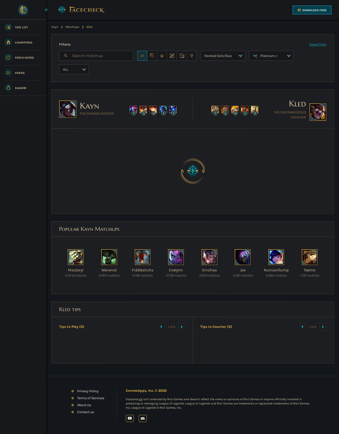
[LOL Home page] (23, 9)
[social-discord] (143, 418)
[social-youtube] (130, 418)
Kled (297, 103)
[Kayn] (67, 109)
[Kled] (317, 112)
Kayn (89, 105)
